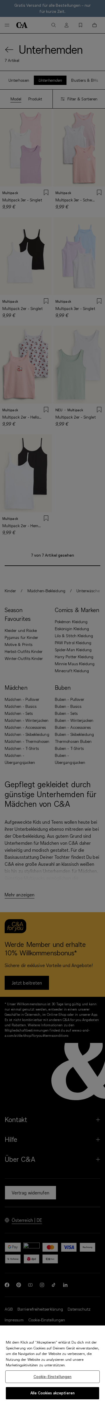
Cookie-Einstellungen (53, 1376)
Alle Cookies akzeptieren (52, 1393)
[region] (52, 1364)
